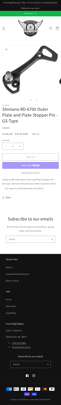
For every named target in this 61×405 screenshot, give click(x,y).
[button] (3, 28)
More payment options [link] (30, 172)
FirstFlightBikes (23, 399)
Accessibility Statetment (17, 274)
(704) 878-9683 (19, 343)
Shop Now (11, 306)
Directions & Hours (21, 347)
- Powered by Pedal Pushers (39, 399)
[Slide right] (37, 99)
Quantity (6, 140)
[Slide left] (24, 99)
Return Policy (12, 280)
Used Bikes (11, 313)
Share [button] (8, 197)
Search (9, 267)
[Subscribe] (51, 239)
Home (9, 299)
